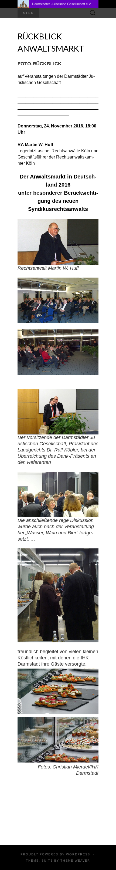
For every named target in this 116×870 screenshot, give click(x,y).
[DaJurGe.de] (58, 4)
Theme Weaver (75, 860)
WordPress (78, 854)
